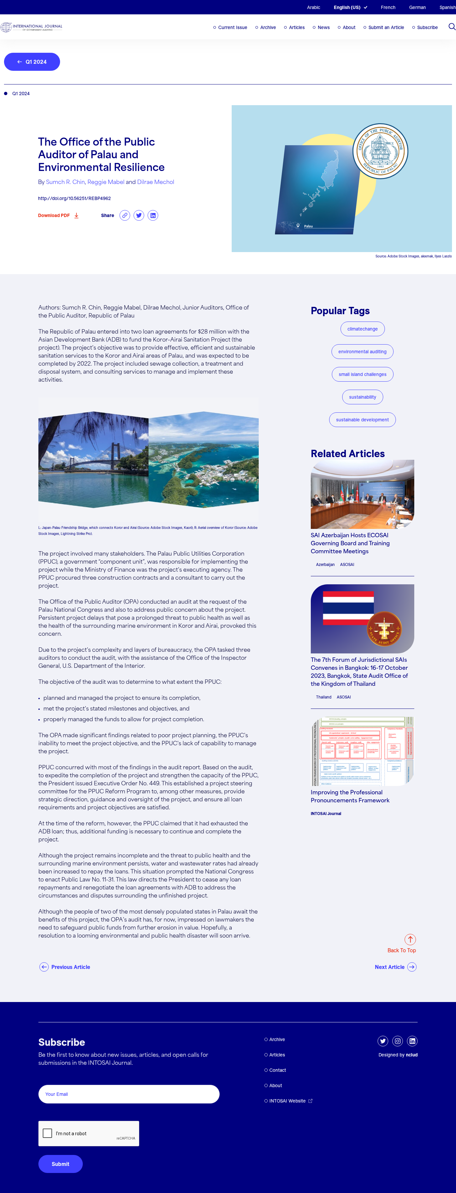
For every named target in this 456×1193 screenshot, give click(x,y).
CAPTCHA (54, 1113)
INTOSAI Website (287, 1101)
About (349, 27)
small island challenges (363, 374)
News (324, 27)
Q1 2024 (36, 61)
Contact (277, 1070)
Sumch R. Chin (65, 182)
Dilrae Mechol (155, 182)
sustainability (362, 397)
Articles (297, 27)
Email (46, 1077)
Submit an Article (386, 27)
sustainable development (362, 420)
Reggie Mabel (106, 182)
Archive (268, 27)
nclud (412, 1055)
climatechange (363, 329)
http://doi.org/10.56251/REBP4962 (74, 198)
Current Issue (232, 27)
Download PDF (54, 215)
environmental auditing (362, 352)
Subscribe (427, 27)
